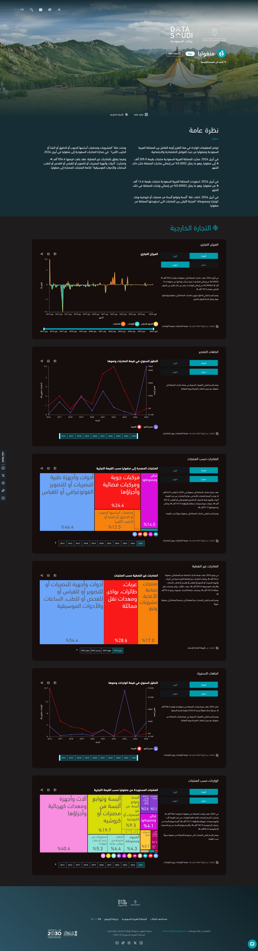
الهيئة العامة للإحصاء (196, 647)
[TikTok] (123, 943)
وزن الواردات (169, 754)
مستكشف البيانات (158, 918)
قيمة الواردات (182, 754)
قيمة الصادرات (181, 325)
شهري (175, 264)
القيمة (203, 255)
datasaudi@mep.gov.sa (174, 930)
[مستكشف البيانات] (49, 10)
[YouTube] (117, 943)
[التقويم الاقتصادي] (39, 10)
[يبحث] (30, 9)
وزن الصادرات (168, 433)
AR (15, 9)
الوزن (175, 255)
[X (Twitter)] (135, 943)
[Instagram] (129, 943)
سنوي (203, 264)
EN (22, 9)
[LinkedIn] (141, 943)
